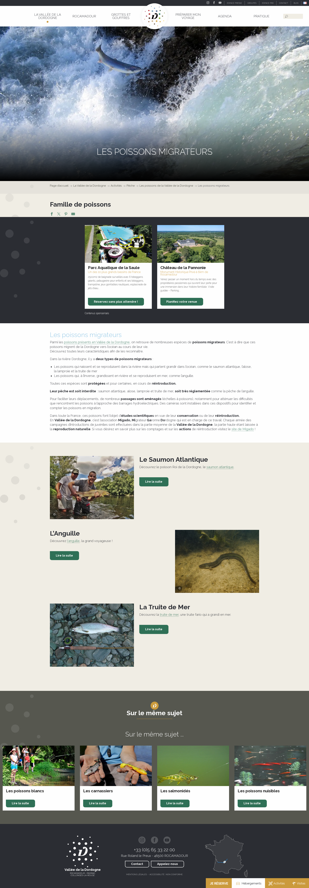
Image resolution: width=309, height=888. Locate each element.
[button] (305, 3)
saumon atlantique (220, 467)
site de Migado (243, 429)
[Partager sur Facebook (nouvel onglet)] (51, 214)
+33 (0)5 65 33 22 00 (154, 849)
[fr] (305, 3)
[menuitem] (47, 16)
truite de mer (169, 614)
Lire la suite (153, 481)
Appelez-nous (167, 864)
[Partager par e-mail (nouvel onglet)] (73, 214)
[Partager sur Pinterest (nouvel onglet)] (66, 214)
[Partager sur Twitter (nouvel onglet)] (59, 214)
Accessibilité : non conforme (166, 874)
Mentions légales (136, 874)
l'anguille (73, 541)
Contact (137, 864)
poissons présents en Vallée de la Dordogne (97, 342)
